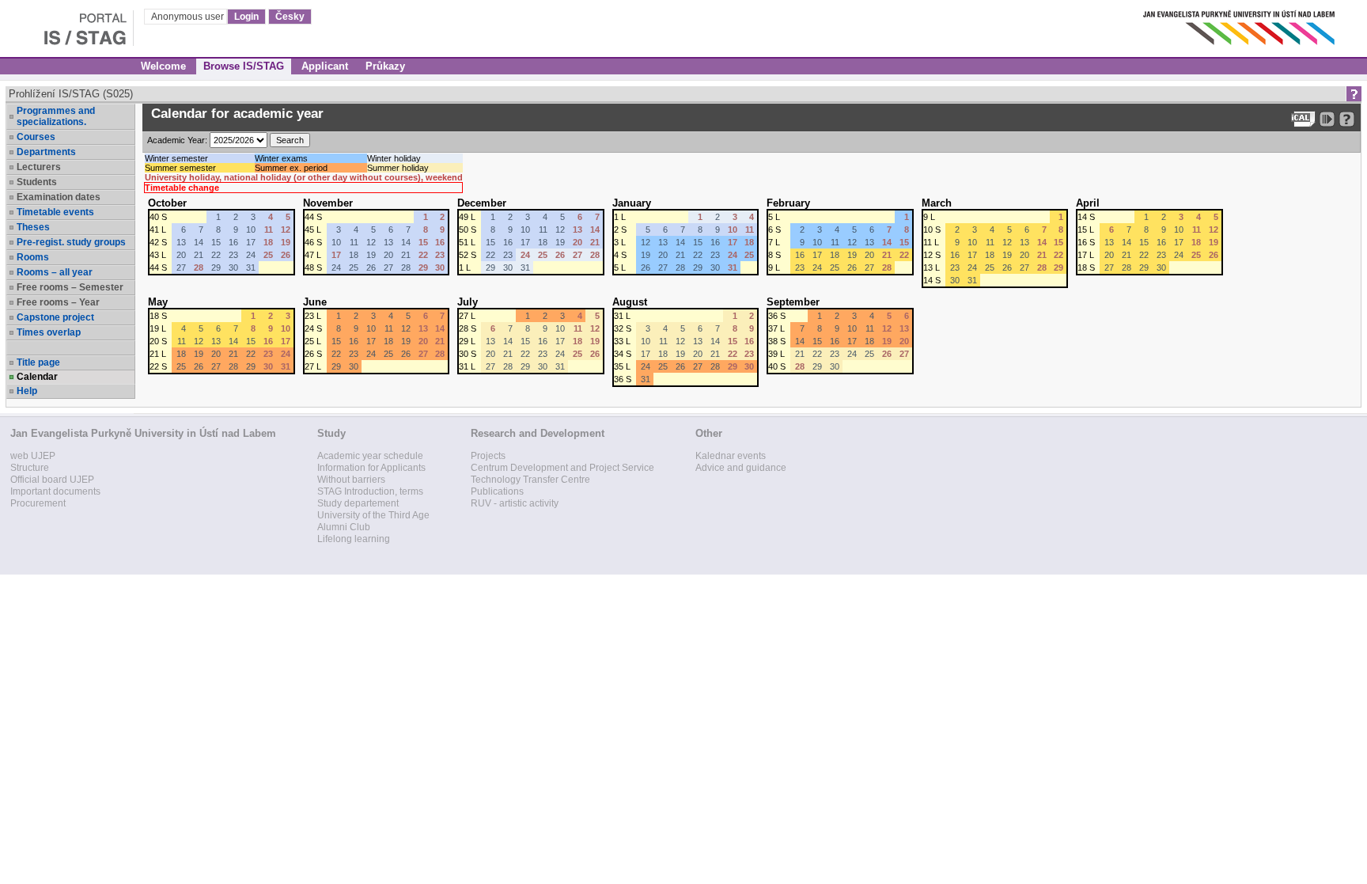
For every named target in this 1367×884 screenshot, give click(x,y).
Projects (488, 455)
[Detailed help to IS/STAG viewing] (1347, 119)
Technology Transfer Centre (530, 479)
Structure (29, 467)
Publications (497, 491)
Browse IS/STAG (243, 66)
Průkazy (385, 66)
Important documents (55, 491)
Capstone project (55, 317)
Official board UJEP (52, 479)
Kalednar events (730, 455)
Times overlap (49, 332)
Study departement (358, 503)
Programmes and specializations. (56, 116)
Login (246, 16)
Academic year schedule (370, 455)
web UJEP (32, 455)
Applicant (324, 66)
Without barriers (351, 479)
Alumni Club (343, 527)
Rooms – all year (55, 272)
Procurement (38, 503)
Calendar (37, 376)
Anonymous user (188, 16)
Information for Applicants (371, 467)
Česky (290, 16)
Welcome (163, 66)
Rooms (33, 257)
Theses (33, 227)
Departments (46, 151)
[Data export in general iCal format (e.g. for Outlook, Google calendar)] (1303, 119)
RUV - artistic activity (515, 503)
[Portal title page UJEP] (67, 23)
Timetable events (55, 212)
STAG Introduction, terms (370, 491)
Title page (38, 362)
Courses (36, 136)
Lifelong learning (353, 538)
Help (27, 390)
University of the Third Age (373, 515)
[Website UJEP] (1240, 23)
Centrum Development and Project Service (562, 467)
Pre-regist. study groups (71, 242)
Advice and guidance (740, 467)
